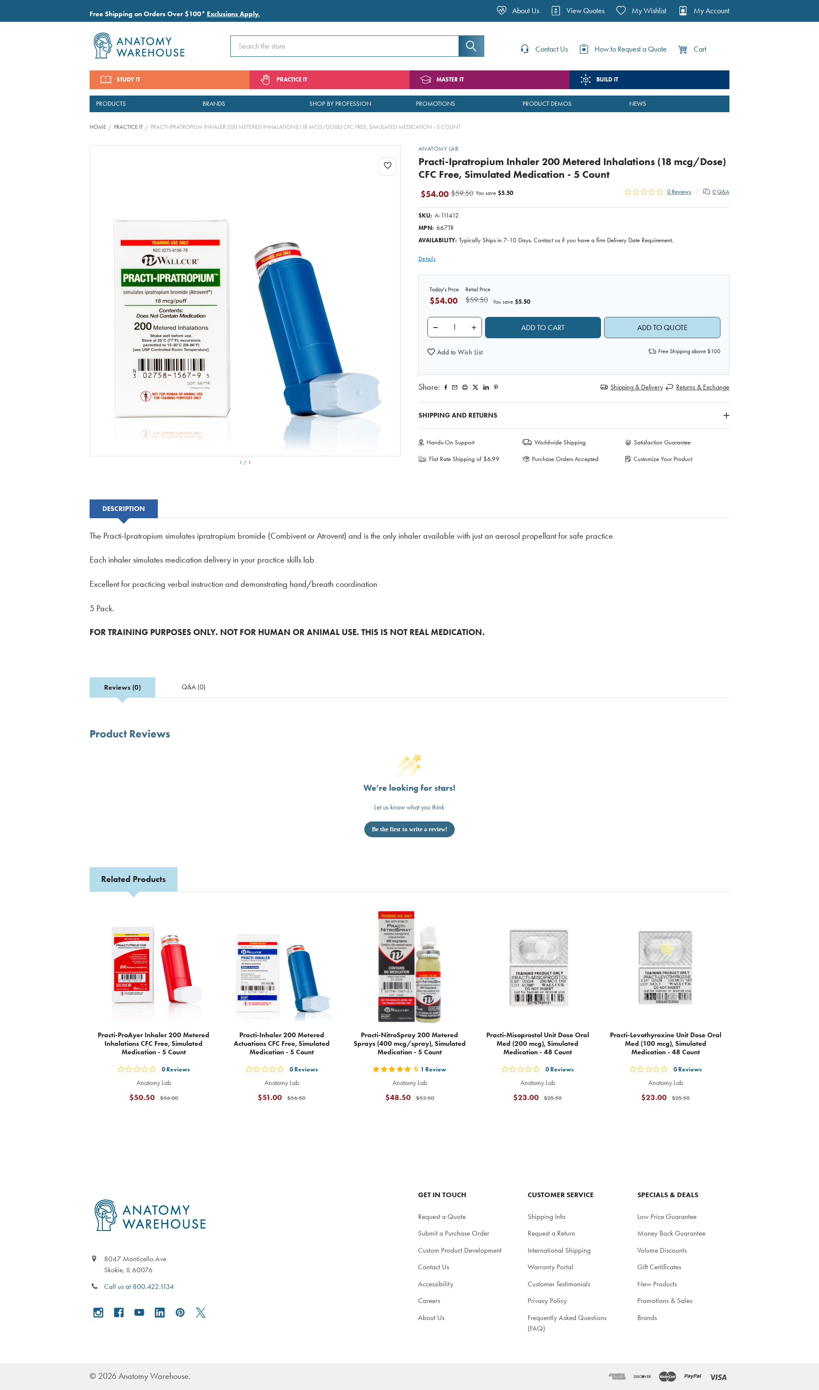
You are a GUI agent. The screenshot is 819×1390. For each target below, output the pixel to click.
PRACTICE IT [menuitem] (291, 79)
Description (123, 509)
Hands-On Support (450, 442)
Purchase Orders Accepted (565, 459)
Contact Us (433, 1266)
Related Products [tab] (133, 879)
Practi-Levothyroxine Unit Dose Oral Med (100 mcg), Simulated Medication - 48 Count (665, 1043)
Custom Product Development (460, 1250)
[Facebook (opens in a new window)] (119, 1312)
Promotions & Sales (664, 1300)
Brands (647, 1317)
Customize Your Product (662, 459)
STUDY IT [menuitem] (128, 79)
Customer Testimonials (559, 1284)
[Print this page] (465, 387)
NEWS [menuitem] (637, 103)
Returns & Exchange (702, 387)
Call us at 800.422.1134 (139, 1286)
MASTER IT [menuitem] (450, 79)
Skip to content (26, 10)
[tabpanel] (409, 590)
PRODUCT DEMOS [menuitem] (547, 103)
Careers (429, 1300)
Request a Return (551, 1233)
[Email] (454, 387)
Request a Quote (442, 1216)
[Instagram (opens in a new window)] (98, 1312)
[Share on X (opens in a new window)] (475, 387)
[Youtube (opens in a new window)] (139, 1312)
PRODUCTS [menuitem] (111, 103)
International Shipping (559, 1250)
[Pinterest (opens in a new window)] (496, 387)
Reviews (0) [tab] (122, 687)
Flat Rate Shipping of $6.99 (464, 459)
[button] (455, 352)
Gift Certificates (659, 1266)
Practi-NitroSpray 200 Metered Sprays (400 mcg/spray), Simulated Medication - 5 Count (410, 1043)
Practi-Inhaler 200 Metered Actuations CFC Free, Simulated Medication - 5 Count (282, 1043)
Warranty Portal (550, 1266)
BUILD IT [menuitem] (607, 79)
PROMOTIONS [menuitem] (435, 103)
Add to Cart (158, 1118)
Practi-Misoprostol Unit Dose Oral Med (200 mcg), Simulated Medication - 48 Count (537, 1043)
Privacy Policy (547, 1300)
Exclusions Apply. (233, 14)
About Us (431, 1317)
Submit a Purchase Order (453, 1233)
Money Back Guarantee (671, 1233)
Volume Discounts (662, 1250)
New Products (657, 1284)
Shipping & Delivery (636, 387)
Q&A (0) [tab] (194, 687)
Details (427, 258)
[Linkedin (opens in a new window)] (486, 387)
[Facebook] (445, 387)
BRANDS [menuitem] (214, 103)
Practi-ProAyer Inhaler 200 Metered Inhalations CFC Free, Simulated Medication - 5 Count (153, 1043)
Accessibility (435, 1284)
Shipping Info (547, 1216)
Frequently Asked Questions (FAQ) (567, 1323)
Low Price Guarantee (667, 1216)
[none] (245, 300)
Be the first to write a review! (409, 829)
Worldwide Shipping (560, 442)
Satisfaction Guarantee (662, 442)
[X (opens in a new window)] (200, 1312)
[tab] (124, 508)
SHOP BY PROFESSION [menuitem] (340, 103)
